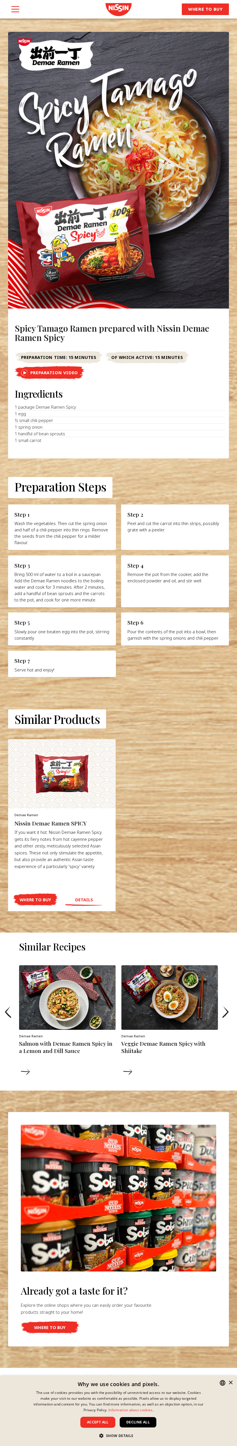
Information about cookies (130, 1410)
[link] (118, 9)
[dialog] (118, 1411)
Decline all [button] (138, 1422)
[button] (35, 899)
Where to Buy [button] (205, 9)
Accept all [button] (98, 1422)
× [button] (230, 1383)
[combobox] (222, 1383)
